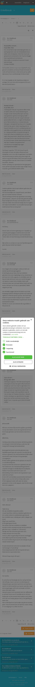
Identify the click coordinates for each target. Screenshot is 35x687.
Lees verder (14, 334)
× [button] (31, 319)
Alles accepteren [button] (18, 357)
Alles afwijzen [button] (18, 362)
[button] (17, 337)
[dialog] (17, 343)
